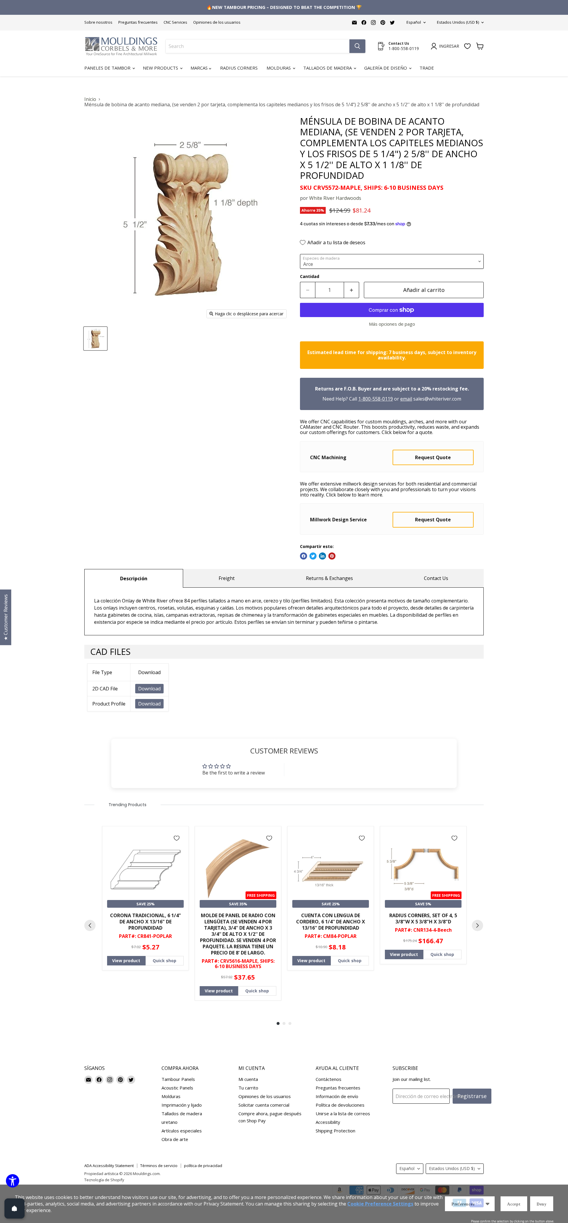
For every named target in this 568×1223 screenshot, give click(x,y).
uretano (170, 1122)
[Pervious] (90, 925)
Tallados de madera (328, 68)
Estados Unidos (458, 22)
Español (413, 22)
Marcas (200, 68)
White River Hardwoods (335, 198)
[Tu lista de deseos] (467, 46)
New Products (161, 68)
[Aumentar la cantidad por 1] (351, 290)
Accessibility (328, 1122)
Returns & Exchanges (329, 578)
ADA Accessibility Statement (109, 1165)
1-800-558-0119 (375, 399)
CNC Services (175, 22)
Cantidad (309, 276)
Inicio (90, 99)
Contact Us (436, 578)
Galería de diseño (386, 68)
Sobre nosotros (98, 22)
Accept (514, 1204)
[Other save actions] (487, 1203)
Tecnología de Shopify (104, 1179)
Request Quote (433, 457)
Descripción (133, 578)
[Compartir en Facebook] (303, 556)
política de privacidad (203, 1165)
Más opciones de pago (392, 324)
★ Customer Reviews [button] (5, 617)
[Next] (477, 925)
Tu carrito (248, 1088)
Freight (227, 578)
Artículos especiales (182, 1131)
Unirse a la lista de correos (343, 1113)
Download (149, 688)
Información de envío (337, 1096)
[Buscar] (357, 46)
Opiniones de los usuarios (217, 22)
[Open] (14, 1208)
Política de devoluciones (340, 1105)
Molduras (279, 68)
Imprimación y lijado (182, 1105)
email (406, 399)
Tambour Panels (178, 1079)
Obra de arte (175, 1139)
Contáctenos (328, 1079)
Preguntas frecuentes (138, 22)
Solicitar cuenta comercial (263, 1105)
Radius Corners (239, 68)
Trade (426, 68)
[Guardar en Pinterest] (331, 556)
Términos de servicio (159, 1165)
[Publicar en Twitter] (313, 556)
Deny (542, 1204)
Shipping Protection (335, 1131)
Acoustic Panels (177, 1088)
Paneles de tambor (108, 68)
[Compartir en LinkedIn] (322, 556)
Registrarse (472, 1096)
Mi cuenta (248, 1079)
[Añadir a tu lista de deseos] (177, 838)
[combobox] (257, 46)
